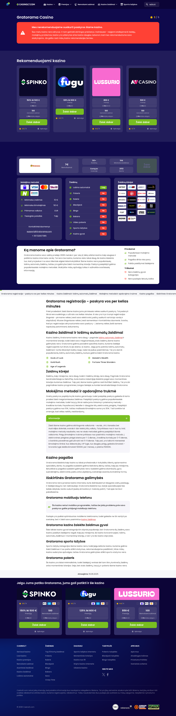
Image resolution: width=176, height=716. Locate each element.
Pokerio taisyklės (109, 652)
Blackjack (49, 664)
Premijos (65, 4)
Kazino (50, 4)
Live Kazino (21, 656)
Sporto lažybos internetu (85, 652)
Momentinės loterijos (83, 656)
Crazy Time (50, 680)
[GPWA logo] (153, 707)
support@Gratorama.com (39, 231)
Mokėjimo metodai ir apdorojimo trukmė (118, 293)
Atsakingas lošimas (139, 656)
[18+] (115, 707)
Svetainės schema (139, 664)
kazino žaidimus (88, 519)
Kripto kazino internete (84, 664)
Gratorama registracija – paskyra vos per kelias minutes (27, 293)
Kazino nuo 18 (79, 660)
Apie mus (135, 652)
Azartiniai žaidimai (25, 668)
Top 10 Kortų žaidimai (54, 652)
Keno (47, 676)
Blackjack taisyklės (110, 656)
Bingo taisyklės (109, 660)
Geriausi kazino (23, 652)
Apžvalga (43, 129)
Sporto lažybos (130, 4)
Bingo (47, 668)
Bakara (48, 672)
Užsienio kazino (80, 668)
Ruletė (48, 660)
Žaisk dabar (33, 122)
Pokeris (48, 656)
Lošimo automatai (25, 676)
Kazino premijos (24, 660)
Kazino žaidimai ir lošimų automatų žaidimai (77, 293)
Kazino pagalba (146, 293)
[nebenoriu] (126, 707)
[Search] (147, 4)
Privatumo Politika (139, 660)
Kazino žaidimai (108, 4)
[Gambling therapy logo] (140, 707)
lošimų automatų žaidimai (110, 337)
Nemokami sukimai (86, 4)
